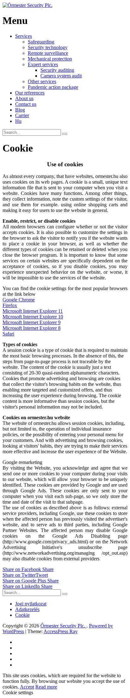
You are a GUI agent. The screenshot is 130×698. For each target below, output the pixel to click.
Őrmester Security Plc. (63, 625)
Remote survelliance (48, 53)
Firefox (10, 305)
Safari (8, 333)
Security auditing (57, 70)
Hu (18, 121)
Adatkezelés (27, 609)
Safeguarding (41, 41)
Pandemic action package (53, 87)
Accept (27, 686)
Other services (42, 81)
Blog (20, 109)
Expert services (43, 64)
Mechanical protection (50, 58)
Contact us (25, 104)
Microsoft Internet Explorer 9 (32, 322)
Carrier (22, 115)
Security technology (48, 47)
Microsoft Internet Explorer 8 (32, 328)
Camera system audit (61, 75)
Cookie (22, 615)
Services (23, 36)
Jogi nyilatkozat (30, 603)
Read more (46, 686)
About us (24, 98)
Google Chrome (19, 299)
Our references (29, 92)
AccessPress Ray (61, 631)
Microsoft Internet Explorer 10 (33, 316)
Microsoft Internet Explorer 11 (33, 311)
